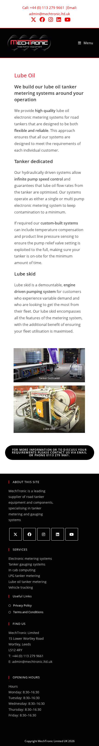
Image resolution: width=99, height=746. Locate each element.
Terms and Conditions (28, 612)
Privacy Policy (22, 605)
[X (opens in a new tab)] (33, 19)
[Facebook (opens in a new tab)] (42, 19)
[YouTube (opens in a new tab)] (66, 19)
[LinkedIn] (57, 534)
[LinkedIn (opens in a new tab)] (58, 19)
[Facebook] (29, 534)
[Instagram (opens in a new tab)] (50, 19)
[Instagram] (43, 534)
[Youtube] (71, 534)
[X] (15, 534)
